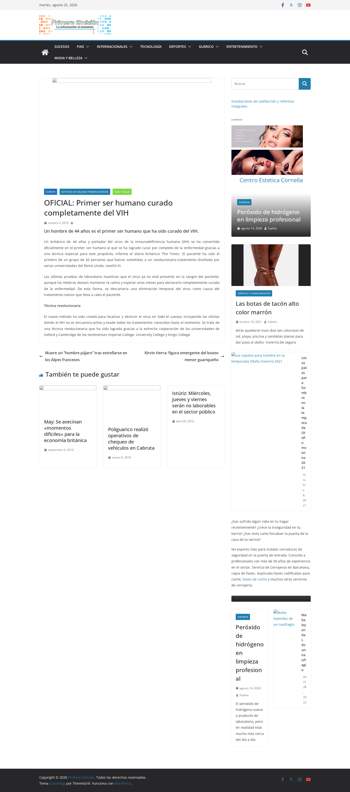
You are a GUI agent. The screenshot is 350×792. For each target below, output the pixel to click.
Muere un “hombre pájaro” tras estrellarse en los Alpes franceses (86, 356)
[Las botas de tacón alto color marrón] (271, 245)
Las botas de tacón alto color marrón (267, 288)
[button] (86, 46)
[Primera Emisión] (45, 52)
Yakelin (272, 302)
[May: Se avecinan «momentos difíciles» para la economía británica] (67, 388)
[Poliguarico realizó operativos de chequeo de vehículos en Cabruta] (131, 388)
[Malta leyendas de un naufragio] (286, 640)
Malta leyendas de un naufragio (303, 623)
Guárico (206, 46)
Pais (80, 46)
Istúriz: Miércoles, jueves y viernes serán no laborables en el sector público (194, 402)
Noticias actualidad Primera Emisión (84, 191)
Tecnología (150, 46)
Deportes (177, 46)
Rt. (119, 265)
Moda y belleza (68, 58)
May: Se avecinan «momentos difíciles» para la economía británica (65, 430)
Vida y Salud (122, 191)
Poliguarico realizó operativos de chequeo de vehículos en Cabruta (131, 438)
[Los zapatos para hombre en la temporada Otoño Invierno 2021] (264, 412)
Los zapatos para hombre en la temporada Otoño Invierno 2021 (304, 393)
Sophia (244, 676)
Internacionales (112, 46)
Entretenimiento (241, 46)
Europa (50, 191)
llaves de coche (255, 559)
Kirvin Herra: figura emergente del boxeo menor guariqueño (182, 356)
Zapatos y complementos (254, 273)
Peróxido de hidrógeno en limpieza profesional (256, 215)
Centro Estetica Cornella (271, 180)
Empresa (232, 202)
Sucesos (62, 46)
